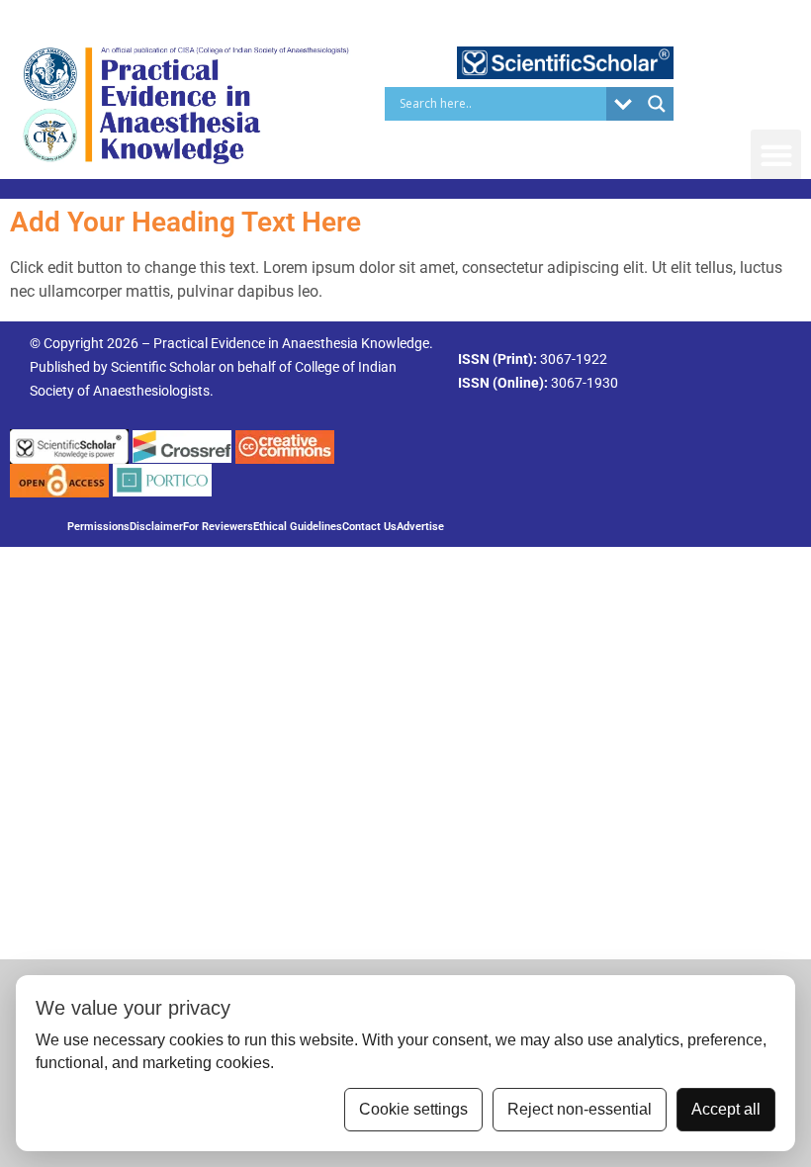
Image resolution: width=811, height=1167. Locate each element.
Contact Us (369, 526)
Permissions (98, 526)
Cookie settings (413, 1109)
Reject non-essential (579, 1109)
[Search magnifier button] (657, 104)
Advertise (420, 526)
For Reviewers (218, 526)
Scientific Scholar (163, 367)
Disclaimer (156, 526)
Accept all (726, 1109)
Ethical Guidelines (297, 526)
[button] (776, 155)
